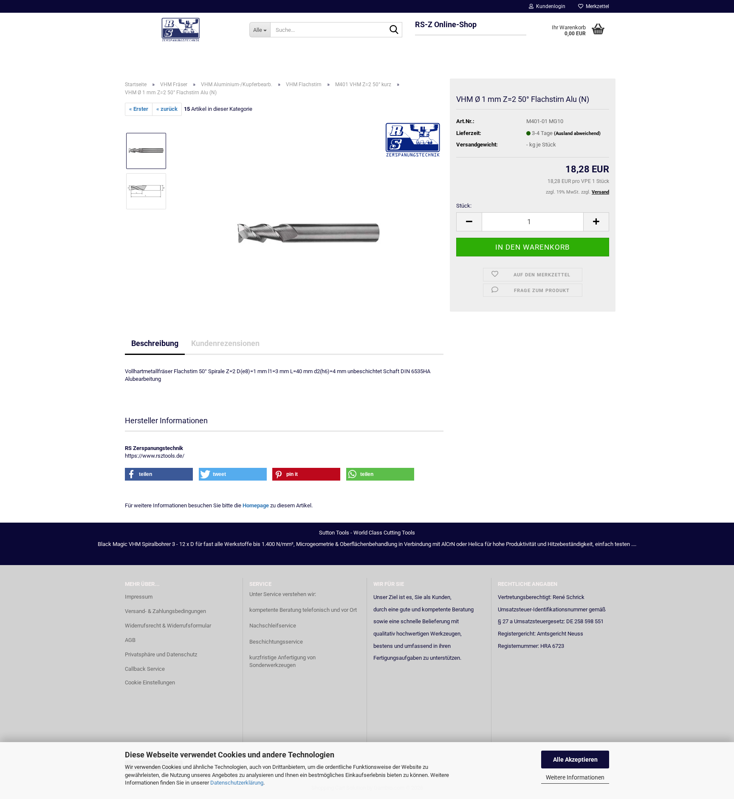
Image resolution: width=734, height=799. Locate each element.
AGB (130, 640)
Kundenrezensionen (225, 343)
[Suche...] (394, 30)
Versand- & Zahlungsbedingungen (165, 611)
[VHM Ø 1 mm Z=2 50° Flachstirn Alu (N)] (308, 211)
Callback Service (145, 669)
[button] (469, 221)
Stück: (463, 206)
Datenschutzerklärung (236, 782)
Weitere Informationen (575, 777)
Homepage (256, 505)
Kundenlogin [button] (549, 6)
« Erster (138, 109)
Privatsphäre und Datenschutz (161, 654)
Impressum (138, 597)
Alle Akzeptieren (575, 759)
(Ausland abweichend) (577, 133)
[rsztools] (181, 30)
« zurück (167, 109)
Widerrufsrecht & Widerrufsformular (168, 625)
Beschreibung (154, 343)
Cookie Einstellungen (150, 682)
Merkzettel (596, 6)
